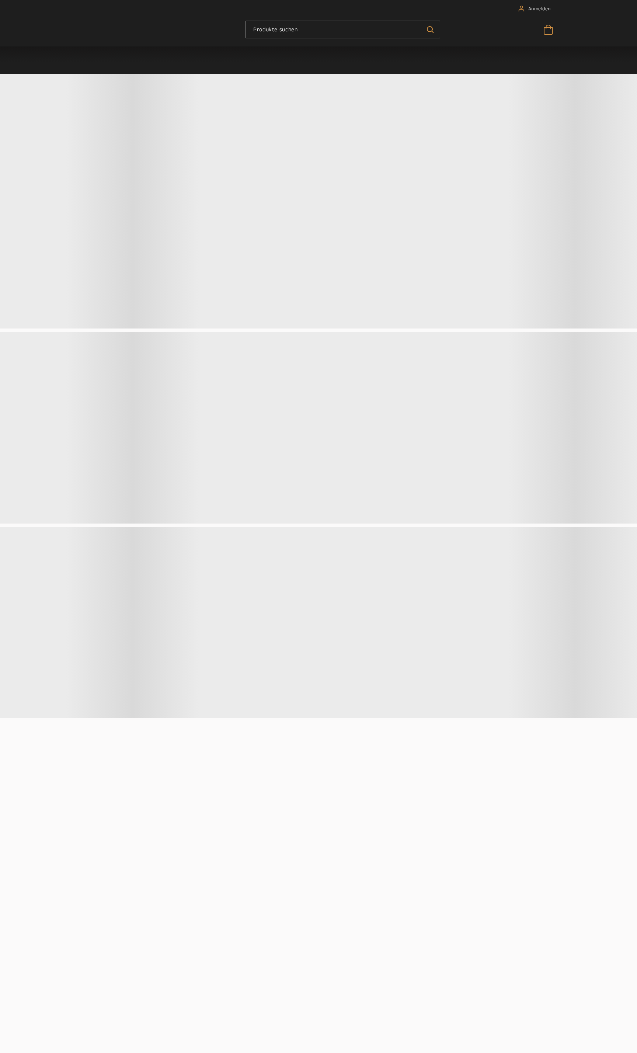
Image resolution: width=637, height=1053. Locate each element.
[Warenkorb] (547, 31)
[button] (430, 29)
